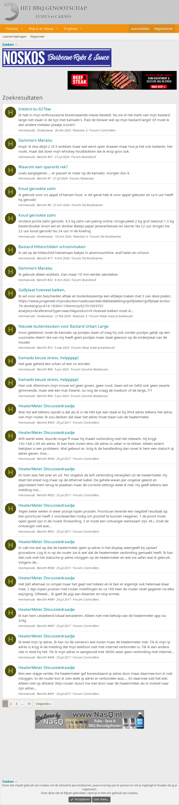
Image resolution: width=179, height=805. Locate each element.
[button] (22, 28)
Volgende (42, 704)
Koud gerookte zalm (37, 188)
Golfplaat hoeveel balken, (42, 289)
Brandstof (89, 157)
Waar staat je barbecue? (116, 316)
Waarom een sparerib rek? (43, 166)
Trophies (71, 28)
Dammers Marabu (35, 140)
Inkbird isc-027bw (34, 109)
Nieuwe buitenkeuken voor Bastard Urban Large (63, 326)
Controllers (108, 130)
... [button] (22, 704)
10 (29, 704)
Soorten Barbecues (95, 369)
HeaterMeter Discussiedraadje (46, 405)
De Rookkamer (92, 205)
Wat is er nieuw (41, 28)
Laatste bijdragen (14, 36)
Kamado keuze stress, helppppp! (48, 357)
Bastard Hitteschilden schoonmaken (52, 246)
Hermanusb (26, 130)
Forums (12, 28)
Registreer (37, 36)
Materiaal (86, 178)
